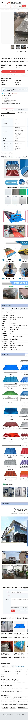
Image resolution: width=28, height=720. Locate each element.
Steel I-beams (4, 673)
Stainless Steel (15, 688)
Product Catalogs (20, 666)
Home (2, 9)
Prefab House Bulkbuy (23, 707)
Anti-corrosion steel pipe (19, 669)
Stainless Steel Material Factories (21, 697)
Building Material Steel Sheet (21, 701)
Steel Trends (12, 707)
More (2, 710)
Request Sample (24, 74)
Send (13, 610)
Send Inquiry (13, 71)
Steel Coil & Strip (5, 688)
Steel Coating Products (6, 671)
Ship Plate (19, 691)
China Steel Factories (6, 697)
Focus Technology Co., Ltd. (17, 714)
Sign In (3, 103)
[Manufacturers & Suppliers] (14, 2)
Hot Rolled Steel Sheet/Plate (8, 691)
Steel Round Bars (17, 671)
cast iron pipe (4, 669)
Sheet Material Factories (7, 701)
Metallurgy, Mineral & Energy (10, 9)
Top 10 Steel (5, 707)
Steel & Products (20, 9)
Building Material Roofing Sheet (9, 704)
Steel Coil (16, 673)
